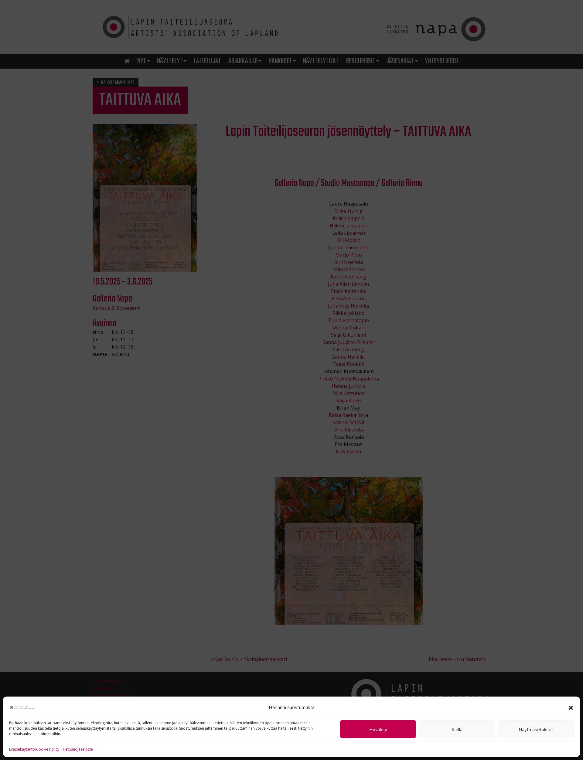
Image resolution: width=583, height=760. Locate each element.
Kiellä (457, 729)
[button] (571, 707)
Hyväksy (378, 729)
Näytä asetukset (536, 729)
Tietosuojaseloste (77, 749)
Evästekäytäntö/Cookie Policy (34, 749)
